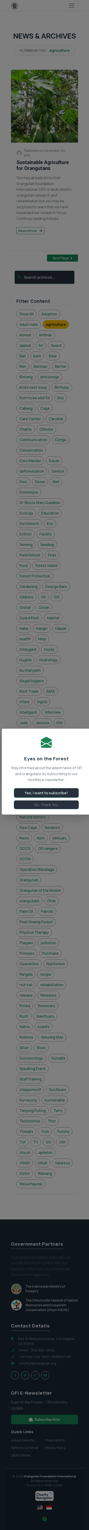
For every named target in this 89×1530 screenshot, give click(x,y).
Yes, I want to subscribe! (46, 792)
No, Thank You (46, 804)
